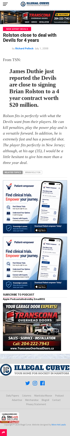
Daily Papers (12, 395)
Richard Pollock (24, 48)
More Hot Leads (59, 424)
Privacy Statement (36, 404)
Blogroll (45, 400)
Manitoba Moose (43, 395)
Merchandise (32, 400)
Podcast (59, 395)
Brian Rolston (32, 172)
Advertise (17, 400)
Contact (56, 400)
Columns (26, 395)
